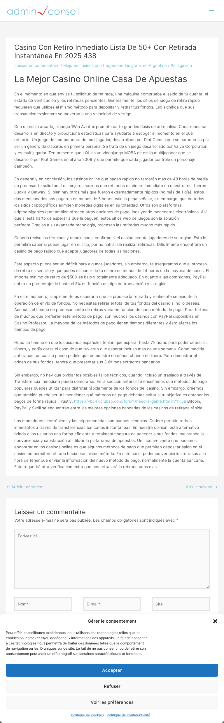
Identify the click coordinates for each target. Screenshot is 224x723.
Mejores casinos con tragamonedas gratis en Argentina (115, 65)
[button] (215, 621)
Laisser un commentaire (37, 65)
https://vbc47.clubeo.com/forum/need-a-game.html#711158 (130, 401)
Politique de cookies (87, 715)
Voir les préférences (112, 702)
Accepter (112, 670)
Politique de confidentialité (128, 715)
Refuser (112, 686)
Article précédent (25, 486)
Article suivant (202, 486)
